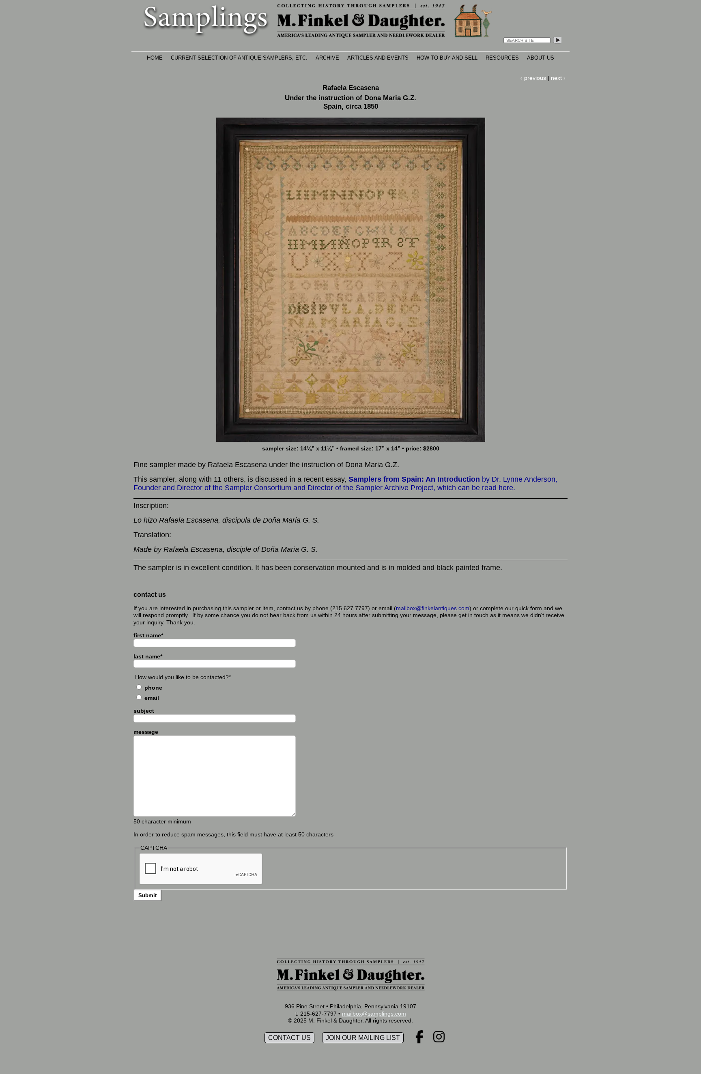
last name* (147, 656)
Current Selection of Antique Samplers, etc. (239, 58)
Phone (153, 687)
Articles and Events (378, 58)
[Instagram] (439, 1039)
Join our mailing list (363, 1037)
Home (155, 58)
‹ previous (533, 78)
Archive (327, 58)
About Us (540, 58)
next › (558, 78)
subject (143, 710)
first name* (148, 635)
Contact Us (289, 1037)
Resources (502, 58)
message (145, 732)
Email (151, 698)
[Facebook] (419, 1039)
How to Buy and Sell (447, 58)
